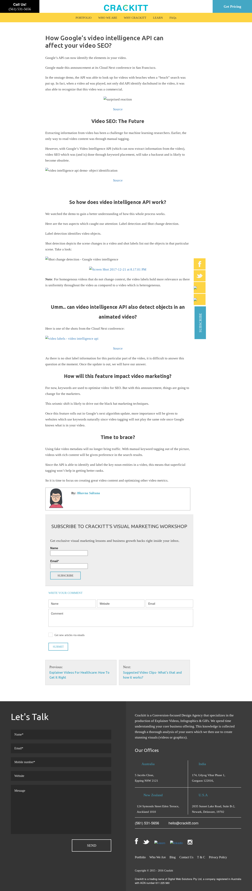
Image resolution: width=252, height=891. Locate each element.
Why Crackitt (135, 18)
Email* (54, 561)
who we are (107, 18)
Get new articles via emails (69, 635)
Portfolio (84, 18)
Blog (173, 857)
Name (54, 548)
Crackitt (168, 870)
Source (118, 109)
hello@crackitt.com (183, 822)
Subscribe (200, 322)
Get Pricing (232, 6)
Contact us (186, 857)
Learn (158, 18)
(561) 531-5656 (20, 9)
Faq (172, 18)
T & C (201, 857)
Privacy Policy (218, 857)
